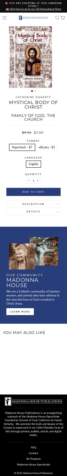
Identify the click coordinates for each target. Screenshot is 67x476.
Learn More (20, 311)
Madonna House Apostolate (33, 464)
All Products (33, 458)
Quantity (33, 174)
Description (33, 204)
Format (33, 141)
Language (34, 157)
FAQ (33, 447)
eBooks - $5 (47, 147)
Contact (33, 453)
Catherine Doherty (33, 97)
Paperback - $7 (22, 147)
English (33, 164)
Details (33, 211)
